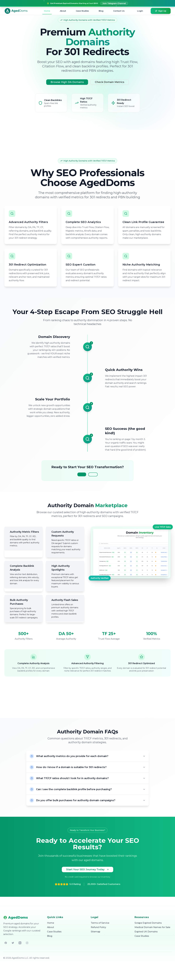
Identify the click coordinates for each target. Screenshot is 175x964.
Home (47, 11)
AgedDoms (18, 917)
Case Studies (82, 11)
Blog (101, 11)
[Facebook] (5, 942)
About (63, 11)
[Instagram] (27, 942)
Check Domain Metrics (109, 82)
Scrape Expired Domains (148, 923)
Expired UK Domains (146, 931)
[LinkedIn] (20, 942)
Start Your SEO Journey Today (85, 869)
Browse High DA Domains (67, 82)
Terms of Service (100, 923)
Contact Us (119, 11)
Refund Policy (98, 927)
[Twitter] (12, 942)
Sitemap (95, 931)
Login (140, 11)
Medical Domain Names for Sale (152, 927)
